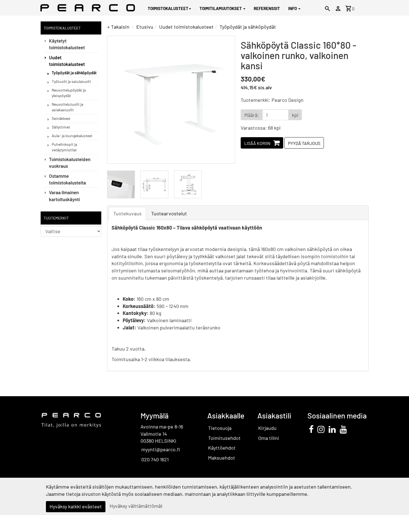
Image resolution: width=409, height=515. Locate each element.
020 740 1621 (155, 459)
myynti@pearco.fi (160, 449)
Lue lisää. (320, 494)
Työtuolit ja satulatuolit (71, 81)
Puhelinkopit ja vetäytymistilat (64, 147)
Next (225, 99)
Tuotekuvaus (127, 213)
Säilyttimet (61, 127)
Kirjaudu (267, 428)
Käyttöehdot (222, 448)
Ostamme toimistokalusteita (67, 179)
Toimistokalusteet (168, 8)
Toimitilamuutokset (221, 8)
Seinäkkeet (61, 118)
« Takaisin (118, 27)
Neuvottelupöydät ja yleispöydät (69, 93)
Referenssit (267, 8)
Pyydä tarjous (304, 143)
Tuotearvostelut (169, 213)
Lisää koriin (257, 143)
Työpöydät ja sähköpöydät (74, 72)
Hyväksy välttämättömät (136, 506)
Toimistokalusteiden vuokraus (69, 162)
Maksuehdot (221, 458)
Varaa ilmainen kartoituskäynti (64, 195)
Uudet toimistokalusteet (67, 61)
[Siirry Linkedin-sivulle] (332, 429)
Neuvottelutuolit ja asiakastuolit (67, 107)
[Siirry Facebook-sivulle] (311, 429)
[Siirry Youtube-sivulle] (343, 429)
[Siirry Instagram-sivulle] (321, 429)
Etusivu (144, 27)
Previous (117, 99)
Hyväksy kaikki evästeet (76, 506)
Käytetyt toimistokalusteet (67, 44)
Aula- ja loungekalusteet (72, 135)
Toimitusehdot (224, 438)
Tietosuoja (219, 428)
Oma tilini (268, 438)
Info (293, 8)
